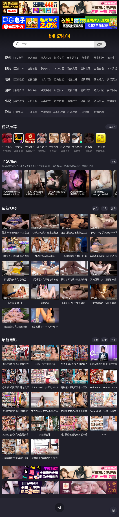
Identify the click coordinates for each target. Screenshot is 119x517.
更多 (113, 208)
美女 (95, 208)
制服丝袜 (72, 79)
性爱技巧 (112, 101)
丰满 (95, 339)
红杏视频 (72, 112)
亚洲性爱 (19, 79)
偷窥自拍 (19, 90)
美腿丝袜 (72, 90)
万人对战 (46, 57)
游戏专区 (59, 57)
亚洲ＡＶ (19, 68)
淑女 (104, 339)
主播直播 (99, 68)
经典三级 (85, 79)
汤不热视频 (59, 112)
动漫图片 (59, 90)
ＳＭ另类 (112, 68)
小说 (8, 101)
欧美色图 (46, 90)
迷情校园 (72, 101)
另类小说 (85, 101)
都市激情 (19, 101)
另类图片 (112, 90)
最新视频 (9, 208)
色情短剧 (99, 112)
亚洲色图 (32, 90)
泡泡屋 (85, 112)
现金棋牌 (99, 57)
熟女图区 (99, 90)
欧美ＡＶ (46, 68)
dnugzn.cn (59, 36)
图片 (8, 90)
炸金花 (85, 57)
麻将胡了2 (72, 57)
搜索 (99, 44)
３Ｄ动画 (59, 68)
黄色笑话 (99, 101)
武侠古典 (59, 101)
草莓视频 (46, 112)
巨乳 (104, 208)
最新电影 (9, 339)
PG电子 (19, 57)
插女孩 (19, 112)
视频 (8, 68)
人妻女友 (46, 101)
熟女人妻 (72, 68)
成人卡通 (46, 79)
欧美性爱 (59, 79)
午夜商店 (32, 112)
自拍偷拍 (32, 68)
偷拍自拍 (32, 79)
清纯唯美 (85, 90)
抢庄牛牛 (112, 57)
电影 (8, 79)
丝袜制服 (85, 68)
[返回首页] (113, 510)
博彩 (8, 57)
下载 (113, 161)
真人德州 (32, 57)
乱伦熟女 (99, 79)
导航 (8, 112)
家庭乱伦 (32, 101)
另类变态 (112, 79)
